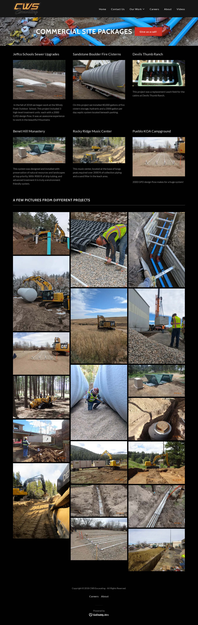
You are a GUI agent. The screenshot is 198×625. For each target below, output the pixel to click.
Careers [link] (154, 9)
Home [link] (102, 9)
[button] (137, 9)
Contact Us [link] (118, 9)
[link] (27, 8)
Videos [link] (181, 9)
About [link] (168, 9)
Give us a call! (148, 31)
